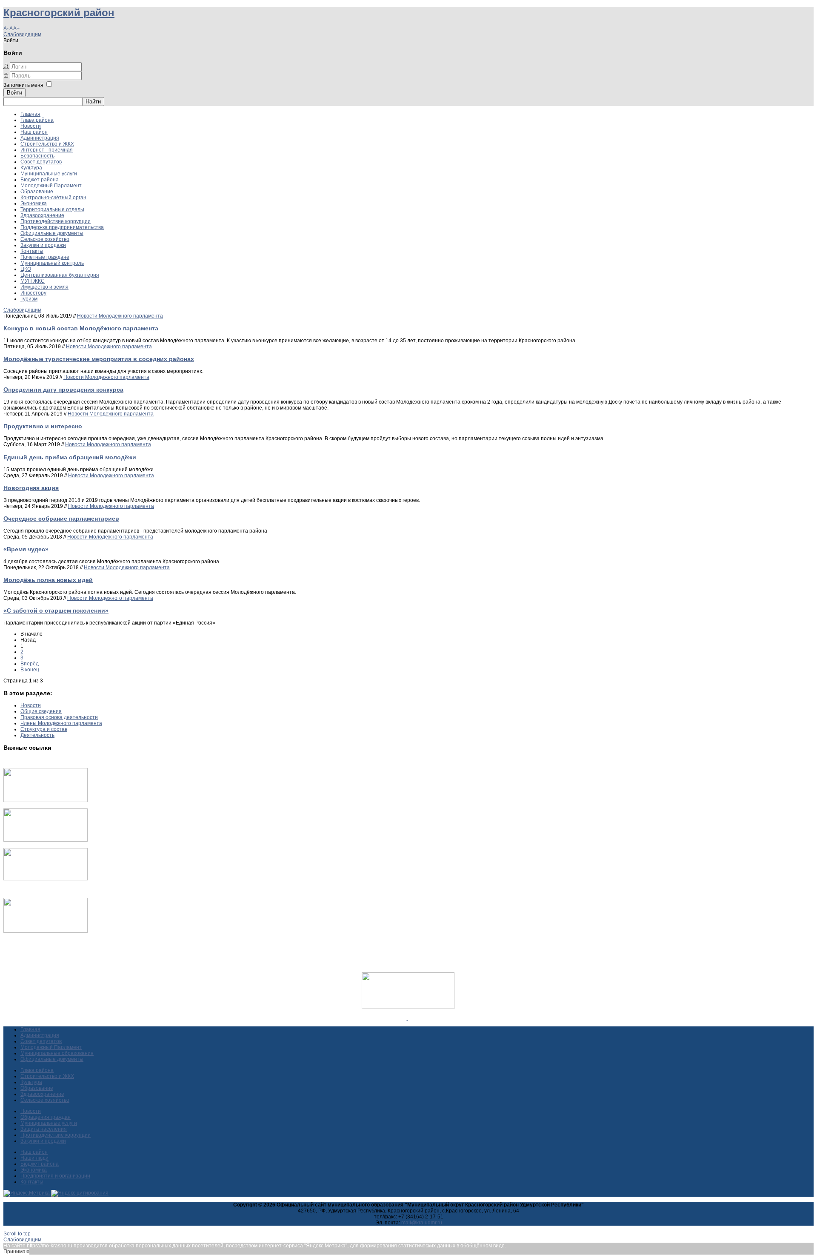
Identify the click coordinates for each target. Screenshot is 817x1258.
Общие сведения (41, 711)
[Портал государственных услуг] (45, 800)
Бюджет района (39, 180)
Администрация (39, 138)
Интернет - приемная (46, 150)
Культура (31, 168)
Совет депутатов (41, 162)
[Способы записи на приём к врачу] (45, 879)
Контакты (31, 251)
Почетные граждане (44, 257)
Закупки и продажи (43, 245)
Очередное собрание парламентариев (61, 518)
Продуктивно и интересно (42, 426)
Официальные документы (51, 233)
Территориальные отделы (52, 209)
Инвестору (33, 293)
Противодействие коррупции (55, 221)
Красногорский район (58, 12)
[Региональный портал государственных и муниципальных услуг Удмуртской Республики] (45, 840)
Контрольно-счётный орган (53, 198)
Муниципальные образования (57, 1053)
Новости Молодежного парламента (120, 316)
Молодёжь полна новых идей (48, 579)
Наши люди (34, 1158)
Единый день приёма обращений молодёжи (69, 457)
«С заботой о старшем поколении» (56, 610)
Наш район (34, 132)
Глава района (37, 120)
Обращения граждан (45, 1117)
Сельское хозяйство (44, 239)
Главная (30, 114)
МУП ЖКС (32, 281)
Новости (30, 126)
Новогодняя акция (31, 487)
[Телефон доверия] (45, 931)
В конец (29, 670)
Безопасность (37, 156)
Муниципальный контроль (52, 263)
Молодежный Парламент (51, 186)
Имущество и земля (44, 287)
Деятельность (37, 735)
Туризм (28, 299)
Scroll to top (17, 1234)
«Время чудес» (26, 549)
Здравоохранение (42, 215)
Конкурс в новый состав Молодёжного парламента (80, 328)
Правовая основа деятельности (59, 717)
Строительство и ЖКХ (47, 144)
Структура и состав (43, 729)
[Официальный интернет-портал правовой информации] (407, 1018)
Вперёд (29, 664)
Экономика (33, 203)
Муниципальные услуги (48, 174)
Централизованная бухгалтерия (59, 275)
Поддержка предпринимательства (62, 227)
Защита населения (43, 1129)
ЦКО (25, 269)
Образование (36, 192)
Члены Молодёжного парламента (61, 723)
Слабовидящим (22, 34)
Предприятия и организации (55, 1176)
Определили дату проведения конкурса (63, 389)
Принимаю (16, 1252)
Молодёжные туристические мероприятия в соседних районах (98, 358)
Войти (14, 92)
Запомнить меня (23, 85)
